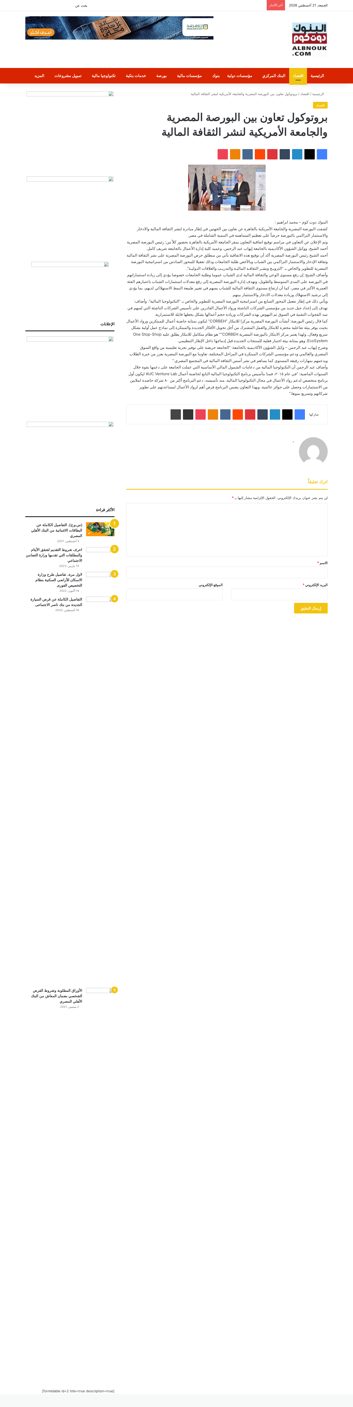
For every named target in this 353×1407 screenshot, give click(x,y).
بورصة (161, 75)
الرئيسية (317, 75)
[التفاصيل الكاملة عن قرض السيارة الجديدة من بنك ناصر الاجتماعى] (100, 790)
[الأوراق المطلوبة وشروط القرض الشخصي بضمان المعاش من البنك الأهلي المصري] (100, 1181)
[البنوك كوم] (309, 39)
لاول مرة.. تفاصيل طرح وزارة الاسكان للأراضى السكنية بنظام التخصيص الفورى (58, 580)
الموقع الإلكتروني (211, 585)
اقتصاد (298, 75)
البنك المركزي (273, 75)
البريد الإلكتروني (315, 585)
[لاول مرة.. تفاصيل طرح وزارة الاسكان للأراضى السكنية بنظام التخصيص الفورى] (100, 581)
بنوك (216, 75)
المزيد (39, 75)
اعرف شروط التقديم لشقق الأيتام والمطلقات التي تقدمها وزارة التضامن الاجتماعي (54, 555)
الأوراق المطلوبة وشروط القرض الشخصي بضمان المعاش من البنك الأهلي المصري (56, 996)
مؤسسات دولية (239, 75)
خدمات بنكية (136, 75)
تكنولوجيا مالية (104, 75)
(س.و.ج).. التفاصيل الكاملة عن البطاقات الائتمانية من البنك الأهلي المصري (56, 530)
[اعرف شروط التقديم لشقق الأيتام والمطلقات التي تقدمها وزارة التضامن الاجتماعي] (100, 556)
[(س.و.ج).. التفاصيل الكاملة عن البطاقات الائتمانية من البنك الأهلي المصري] (100, 529)
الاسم (322, 563)
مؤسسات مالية (189, 75)
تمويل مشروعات (68, 75)
